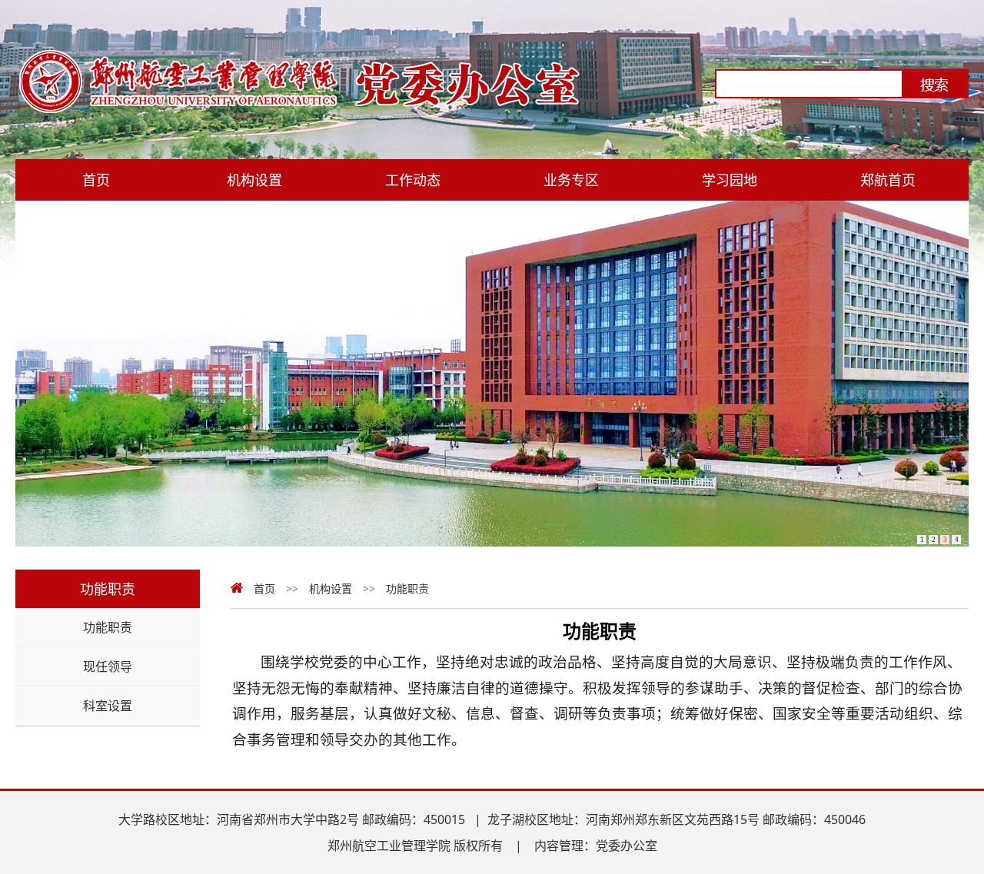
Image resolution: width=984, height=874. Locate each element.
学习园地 (729, 180)
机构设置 (254, 180)
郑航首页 (888, 180)
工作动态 (412, 180)
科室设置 (107, 705)
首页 (96, 180)
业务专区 (571, 180)
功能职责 (107, 627)
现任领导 (107, 666)
